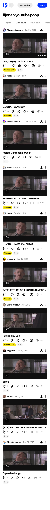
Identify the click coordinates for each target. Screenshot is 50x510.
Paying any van (11, 335)
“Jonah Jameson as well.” (17, 152)
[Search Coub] (11, 5)
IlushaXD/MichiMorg (15, 122)
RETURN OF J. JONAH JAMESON (21, 198)
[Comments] (19, 65)
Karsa (9, 76)
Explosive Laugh (12, 473)
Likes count (21, 23)
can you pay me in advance (18, 61)
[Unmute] (7, 54)
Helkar (10, 396)
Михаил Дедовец (15, 30)
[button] (4, 65)
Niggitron (11, 351)
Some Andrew (13, 305)
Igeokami (11, 259)
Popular (8, 23)
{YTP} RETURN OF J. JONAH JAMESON (24, 290)
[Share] (41, 30)
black (6, 381)
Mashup (7, 116)
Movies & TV (9, 70)
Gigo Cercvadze (14, 442)
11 (5, 161)
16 (5, 436)
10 (19, 70)
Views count (35, 23)
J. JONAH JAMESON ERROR (18, 244)
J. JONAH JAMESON (14, 106)
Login (42, 5)
